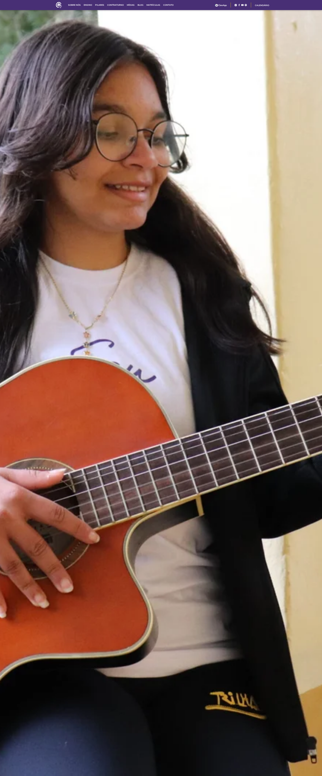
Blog (140, 5)
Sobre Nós (74, 5)
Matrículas (153, 5)
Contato (168, 5)
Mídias (131, 5)
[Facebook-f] (239, 5)
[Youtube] (242, 5)
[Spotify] (246, 5)
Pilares (99, 5)
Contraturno (115, 5)
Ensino (88, 5)
